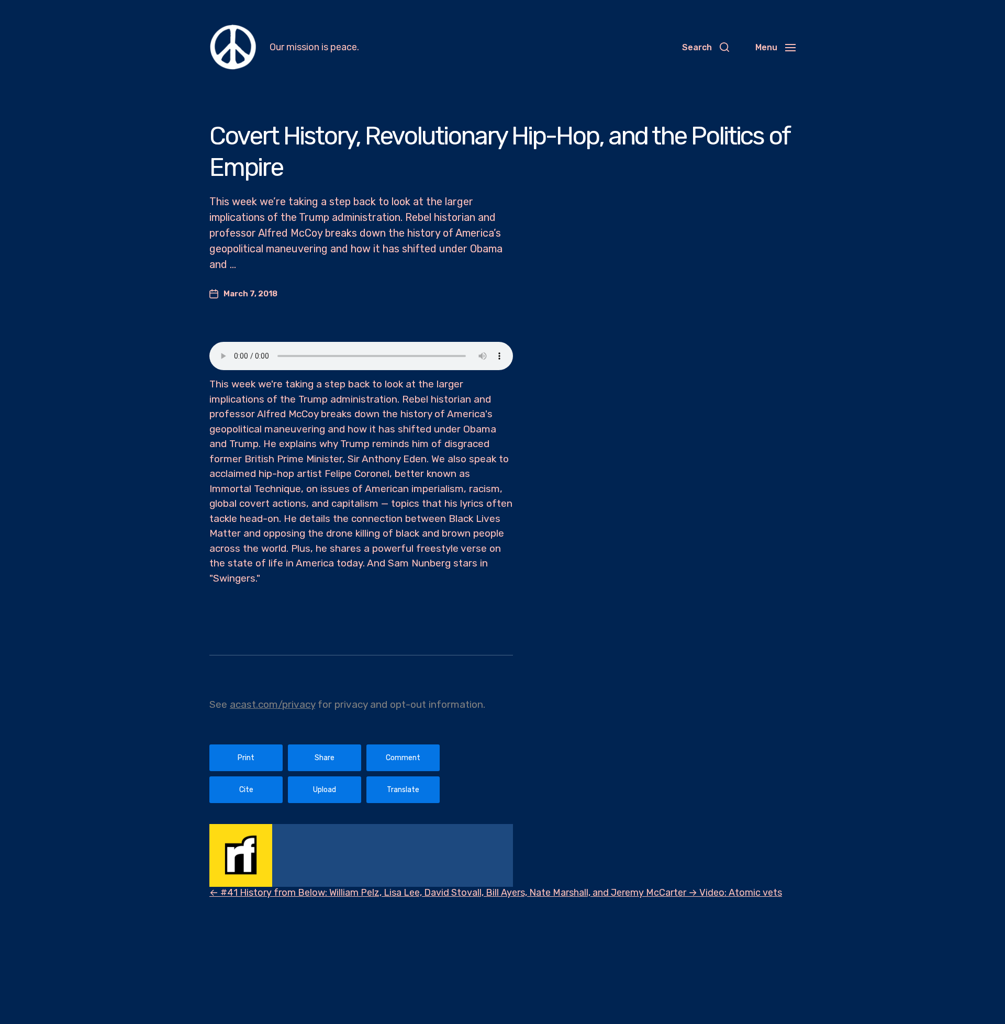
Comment (403, 757)
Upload (324, 789)
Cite (246, 789)
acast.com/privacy (272, 704)
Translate (403, 789)
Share (324, 757)
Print (246, 757)
